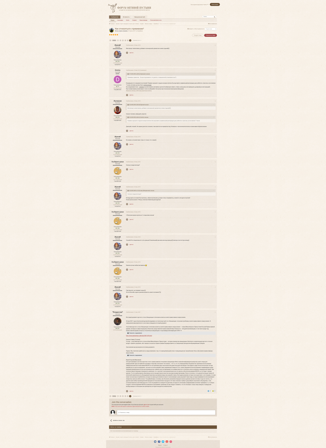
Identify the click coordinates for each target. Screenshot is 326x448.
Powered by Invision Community (163, 447)
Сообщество (114, 17)
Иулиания (118, 101)
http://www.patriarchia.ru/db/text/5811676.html (139, 335)
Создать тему (198, 35)
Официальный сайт (139, 17)
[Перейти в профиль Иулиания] (117, 110)
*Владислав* (117, 312)
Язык (159, 445)
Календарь (120, 20)
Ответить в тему (210, 35)
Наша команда (143, 20)
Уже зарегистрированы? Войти (199, 4)
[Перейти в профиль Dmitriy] (117, 79)
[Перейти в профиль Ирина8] (117, 54)
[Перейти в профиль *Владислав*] (117, 321)
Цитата (131, 52)
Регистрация (215, 4)
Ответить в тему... (125, 412)
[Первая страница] (110, 40)
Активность (126, 17)
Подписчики (209, 29)
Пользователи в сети (155, 20)
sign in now (147, 404)
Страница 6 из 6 (137, 40)
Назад (114, 40)
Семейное (140, 31)
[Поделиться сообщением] (215, 45)
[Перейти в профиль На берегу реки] (117, 171)
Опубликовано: (133, 45)
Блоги (127, 20)
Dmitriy (117, 70)
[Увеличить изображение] (146, 265)
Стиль (165, 445)
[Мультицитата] (127, 53)
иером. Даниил (123, 31)
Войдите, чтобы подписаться (196, 28)
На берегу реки (118, 162)
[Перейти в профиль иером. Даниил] (111, 30)
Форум (112, 20)
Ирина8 (118, 45)
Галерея (134, 20)
